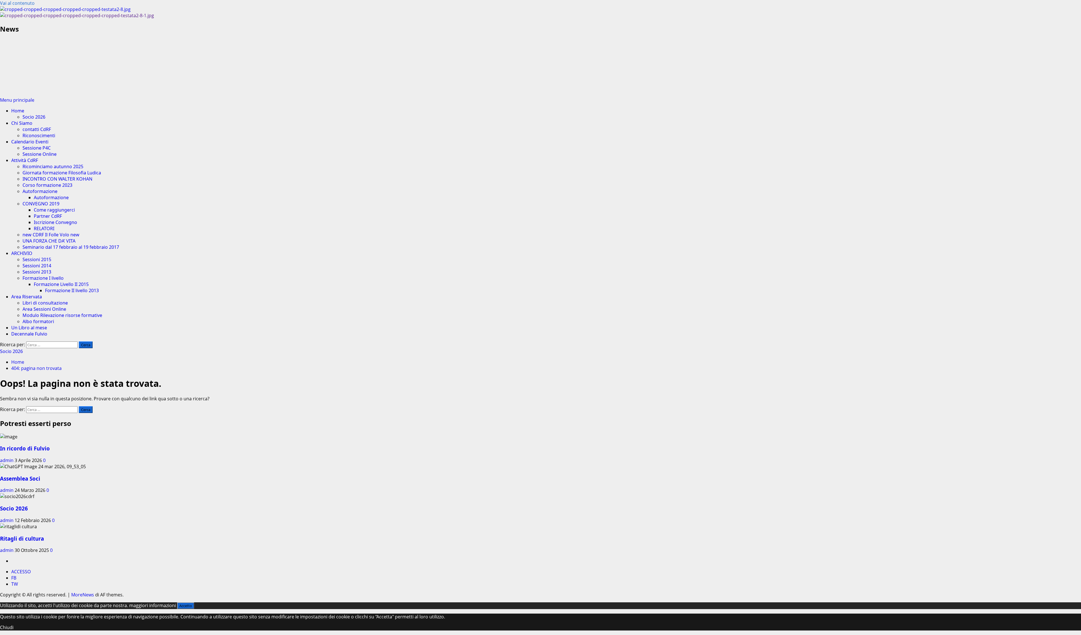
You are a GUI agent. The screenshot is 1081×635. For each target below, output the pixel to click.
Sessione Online (40, 154)
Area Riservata (26, 297)
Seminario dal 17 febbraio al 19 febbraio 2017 (71, 247)
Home (17, 111)
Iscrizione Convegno (55, 222)
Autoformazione (40, 191)
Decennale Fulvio (29, 334)
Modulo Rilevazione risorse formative (62, 315)
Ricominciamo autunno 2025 (53, 166)
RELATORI (44, 228)
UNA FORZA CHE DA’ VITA (49, 241)
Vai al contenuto (17, 3)
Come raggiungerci (54, 210)
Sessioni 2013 (37, 272)
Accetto (185, 605)
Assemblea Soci (20, 478)
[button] (17, 100)
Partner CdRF (48, 216)
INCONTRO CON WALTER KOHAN (57, 179)
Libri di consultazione (45, 303)
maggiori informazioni (152, 605)
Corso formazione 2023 (47, 185)
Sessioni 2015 (37, 259)
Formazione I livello (43, 278)
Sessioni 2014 (37, 266)
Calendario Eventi (29, 142)
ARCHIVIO (21, 253)
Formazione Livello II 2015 (61, 284)
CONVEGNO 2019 (41, 204)
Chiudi (7, 627)
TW (14, 584)
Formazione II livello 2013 (72, 290)
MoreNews (82, 595)
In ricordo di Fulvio (25, 448)
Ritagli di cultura (22, 538)
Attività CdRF (24, 160)
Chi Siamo (21, 123)
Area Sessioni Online (44, 309)
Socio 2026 (34, 117)
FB (13, 578)
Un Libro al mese (29, 328)
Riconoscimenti (39, 135)
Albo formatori (38, 321)
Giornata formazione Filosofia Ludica (62, 173)
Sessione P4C (37, 148)
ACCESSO (21, 572)
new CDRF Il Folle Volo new (51, 235)
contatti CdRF (37, 129)
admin (7, 460)
